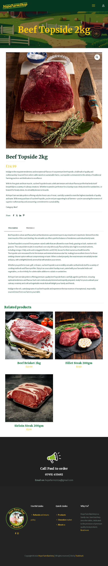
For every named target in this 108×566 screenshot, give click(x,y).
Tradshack (79, 556)
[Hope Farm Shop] (15, 5)
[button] (97, 57)
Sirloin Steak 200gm (29, 425)
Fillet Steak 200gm (78, 363)
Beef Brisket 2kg (29, 363)
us (61, 525)
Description (13, 228)
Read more (85, 530)
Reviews (30, 228)
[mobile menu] (93, 5)
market (65, 520)
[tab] (13, 228)
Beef (15, 207)
